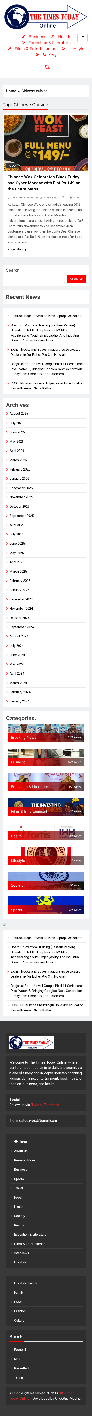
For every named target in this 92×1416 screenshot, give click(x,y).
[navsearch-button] (46, 67)
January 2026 (19, 479)
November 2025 (21, 497)
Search (13, 270)
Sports (19, 1179)
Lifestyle (20, 1262)
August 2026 (19, 414)
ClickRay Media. (67, 1398)
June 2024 (17, 655)
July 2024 (16, 646)
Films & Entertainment (30, 1244)
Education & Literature (30, 1235)
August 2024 (19, 636)
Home (23, 1142)
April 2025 (17, 562)
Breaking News (25, 1160)
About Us (21, 1151)
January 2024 (19, 701)
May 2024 (17, 664)
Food (12, 166)
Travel (18, 1188)
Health (18, 1207)
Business (20, 1170)
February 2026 (20, 469)
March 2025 (18, 572)
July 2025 (16, 534)
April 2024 (17, 673)
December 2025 (21, 488)
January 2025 (19, 590)
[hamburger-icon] (82, 38)
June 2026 (17, 432)
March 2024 (18, 683)
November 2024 (21, 609)
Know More (16, 249)
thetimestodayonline (25, 197)
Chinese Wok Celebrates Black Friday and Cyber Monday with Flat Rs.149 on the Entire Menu (44, 183)
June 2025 (17, 544)
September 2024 (22, 627)
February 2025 (20, 581)
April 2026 (17, 451)
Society (19, 1216)
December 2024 (21, 599)
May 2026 (17, 442)
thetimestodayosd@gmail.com (33, 1120)
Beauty (19, 1225)
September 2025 (22, 516)
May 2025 (17, 553)
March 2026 (18, 460)
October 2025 (19, 507)
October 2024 (19, 618)
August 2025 (19, 525)
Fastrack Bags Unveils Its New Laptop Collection (46, 316)
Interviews (21, 1253)
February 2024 (20, 692)
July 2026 (16, 423)
